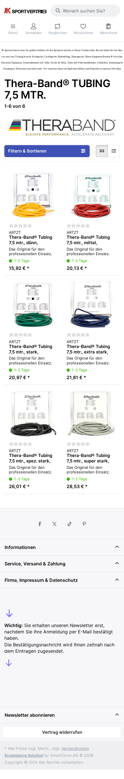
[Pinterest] (84, 524)
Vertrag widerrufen (62, 732)
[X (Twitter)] (54, 524)
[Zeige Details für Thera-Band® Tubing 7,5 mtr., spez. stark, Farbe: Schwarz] (33, 414)
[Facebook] (39, 524)
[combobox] (85, 11)
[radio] (102, 151)
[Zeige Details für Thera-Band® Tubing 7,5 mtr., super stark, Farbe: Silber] (91, 414)
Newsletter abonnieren (30, 715)
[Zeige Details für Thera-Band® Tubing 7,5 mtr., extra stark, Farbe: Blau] (91, 304)
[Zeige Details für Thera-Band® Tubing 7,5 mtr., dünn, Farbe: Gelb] (33, 195)
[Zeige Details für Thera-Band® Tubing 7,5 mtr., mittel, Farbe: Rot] (91, 195)
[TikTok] (69, 524)
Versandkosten (75, 748)
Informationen (20, 547)
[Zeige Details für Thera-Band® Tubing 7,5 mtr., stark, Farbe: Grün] (33, 304)
